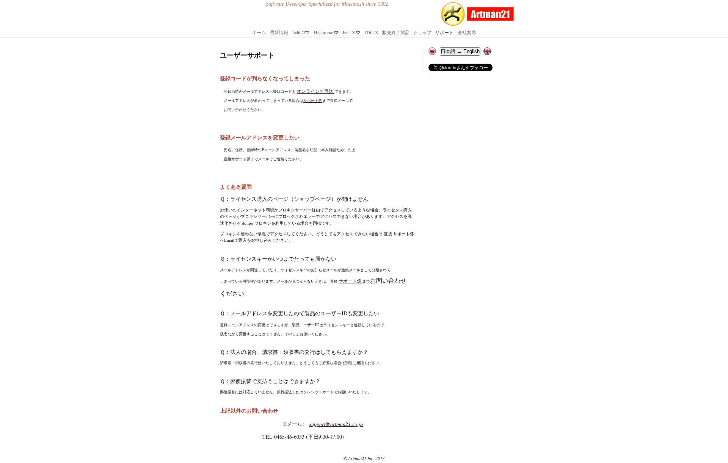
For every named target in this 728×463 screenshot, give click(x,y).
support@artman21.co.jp (336, 423)
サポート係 (312, 101)
